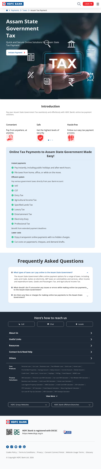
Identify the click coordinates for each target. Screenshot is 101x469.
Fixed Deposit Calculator (51, 388)
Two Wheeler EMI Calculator (79, 378)
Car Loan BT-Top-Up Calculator (32, 391)
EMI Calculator (26, 378)
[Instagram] (11, 446)
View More (50, 396)
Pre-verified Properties (29, 370)
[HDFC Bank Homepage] (7, 10)
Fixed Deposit (66, 373)
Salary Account (55, 370)
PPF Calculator (26, 388)
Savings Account (43, 370)
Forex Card (43, 373)
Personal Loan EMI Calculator (42, 378)
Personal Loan (26, 366)
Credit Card (25, 373)
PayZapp (51, 373)
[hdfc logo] (13, 4)
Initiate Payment (15, 52)
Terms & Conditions (27, 452)
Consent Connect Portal (54, 452)
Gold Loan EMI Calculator (47, 381)
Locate (81, 324)
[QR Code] (9, 432)
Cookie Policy (11, 452)
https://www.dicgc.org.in (32, 433)
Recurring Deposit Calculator (70, 388)
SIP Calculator (37, 388)
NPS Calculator (48, 391)
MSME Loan (76, 373)
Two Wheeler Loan (57, 366)
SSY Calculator (79, 385)
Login (87, 4)
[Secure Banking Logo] (67, 432)
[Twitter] (20, 446)
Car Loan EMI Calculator (61, 378)
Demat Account (79, 370)
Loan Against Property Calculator (32, 385)
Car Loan (35, 366)
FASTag (58, 373)
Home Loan (77, 366)
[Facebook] (7, 446)
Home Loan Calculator (64, 381)
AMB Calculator (50, 385)
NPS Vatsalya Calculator (62, 391)
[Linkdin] (24, 446)
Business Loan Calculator (30, 381)
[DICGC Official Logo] (17, 432)
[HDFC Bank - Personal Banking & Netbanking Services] (17, 422)
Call (22, 324)
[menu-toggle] (98, 4)
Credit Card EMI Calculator (64, 385)
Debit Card (34, 373)
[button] (48, 140)
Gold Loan (68, 366)
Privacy (40, 452)
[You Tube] (16, 446)
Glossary (89, 452)
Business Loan (44, 366)
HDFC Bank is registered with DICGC (39, 430)
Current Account (67, 370)
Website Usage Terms (75, 452)
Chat (52, 324)
